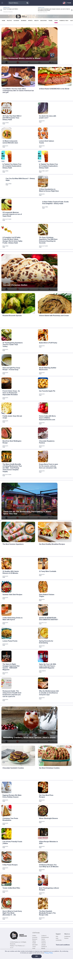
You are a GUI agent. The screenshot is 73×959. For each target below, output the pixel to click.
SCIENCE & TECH (64, 20)
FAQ (57, 936)
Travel (34, 946)
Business (34, 939)
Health (34, 943)
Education (35, 944)
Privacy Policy (48, 953)
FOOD (56, 20)
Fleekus (66, 938)
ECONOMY (16, 20)
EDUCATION (43, 20)
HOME (3, 20)
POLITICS (9, 20)
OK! (36, 956)
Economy (34, 937)
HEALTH (36, 20)
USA (36, 933)
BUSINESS (23, 20)
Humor (43, 939)
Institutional (67, 936)
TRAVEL (50, 20)
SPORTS (30, 20)
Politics (34, 935)
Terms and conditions (63, 945)
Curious (43, 941)
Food (33, 948)
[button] (2, 3)
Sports (34, 941)
